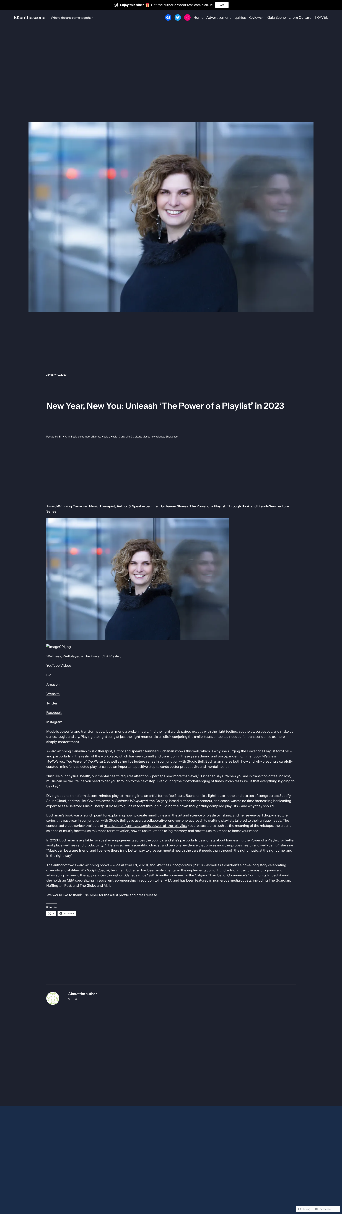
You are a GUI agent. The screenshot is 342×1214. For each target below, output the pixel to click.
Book (74, 436)
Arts (67, 436)
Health (105, 436)
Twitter (51, 703)
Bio (49, 675)
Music (145, 436)
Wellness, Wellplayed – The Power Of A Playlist (83, 656)
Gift (222, 4)
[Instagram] (187, 17)
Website (53, 694)
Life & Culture (133, 436)
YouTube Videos (58, 665)
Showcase (171, 436)
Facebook (54, 712)
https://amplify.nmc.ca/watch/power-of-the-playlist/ (145, 825)
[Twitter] (178, 17)
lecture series (144, 761)
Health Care (117, 436)
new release (157, 436)
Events (96, 436)
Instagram (54, 722)
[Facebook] (168, 17)
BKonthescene (29, 17)
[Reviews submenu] (263, 17)
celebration (84, 436)
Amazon (53, 684)
